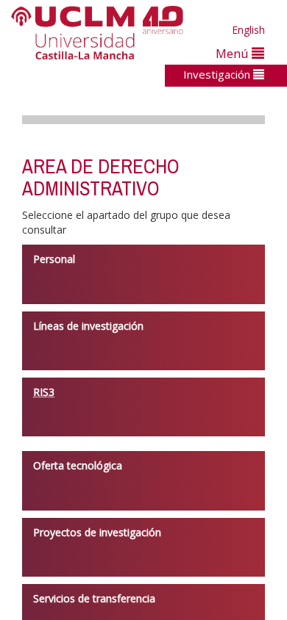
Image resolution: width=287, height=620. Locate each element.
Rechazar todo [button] (172, 560)
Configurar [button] (172, 585)
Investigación (218, 74)
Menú (234, 53)
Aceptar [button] (172, 536)
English (248, 30)
